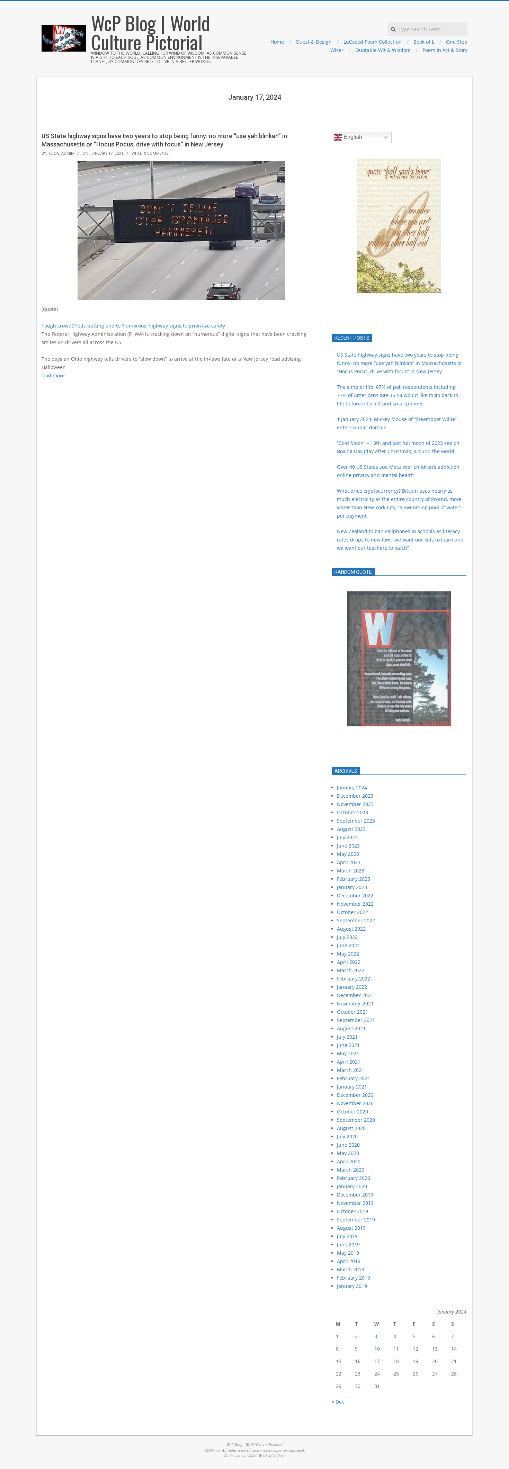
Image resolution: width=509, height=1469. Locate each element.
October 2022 (352, 912)
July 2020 (347, 1136)
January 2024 (352, 787)
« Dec (338, 1401)
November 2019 (355, 1203)
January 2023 (352, 887)
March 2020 (350, 1169)
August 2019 (351, 1228)
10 (377, 1348)
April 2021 (348, 1061)
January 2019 (352, 1286)
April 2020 (348, 1161)
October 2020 (352, 1111)
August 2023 (351, 829)
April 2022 (348, 962)
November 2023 (355, 804)
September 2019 (356, 1219)
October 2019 (352, 1211)
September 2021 (356, 1020)
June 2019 (348, 1244)
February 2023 (353, 879)
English (352, 137)
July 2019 (347, 1236)
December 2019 (355, 1194)
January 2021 (352, 1086)
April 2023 (348, 862)
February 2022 (353, 978)
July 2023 (347, 837)
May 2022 (348, 953)
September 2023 (356, 820)
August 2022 (351, 928)
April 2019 (348, 1261)
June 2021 (348, 1045)
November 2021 (355, 1003)
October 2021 (352, 1012)
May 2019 (348, 1252)
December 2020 (355, 1095)
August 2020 (351, 1128)
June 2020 (348, 1144)
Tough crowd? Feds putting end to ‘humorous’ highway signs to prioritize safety (133, 325)
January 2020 (352, 1186)
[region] (399, 671)
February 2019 (353, 1277)
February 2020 (353, 1178)
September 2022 (356, 920)
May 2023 (348, 854)
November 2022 (355, 904)
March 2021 (350, 1070)
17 (377, 1361)
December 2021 (355, 995)
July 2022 (347, 937)
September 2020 (356, 1120)
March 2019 (350, 1269)
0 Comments (156, 153)
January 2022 (352, 987)
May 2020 (348, 1153)
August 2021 (351, 1028)
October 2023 (352, 812)
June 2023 (348, 845)
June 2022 (348, 945)
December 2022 (355, 895)
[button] (342, 225)
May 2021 (348, 1053)
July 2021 (347, 1036)
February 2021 (353, 1078)
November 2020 (355, 1103)
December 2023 (355, 795)
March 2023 (350, 870)
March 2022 (350, 970)
